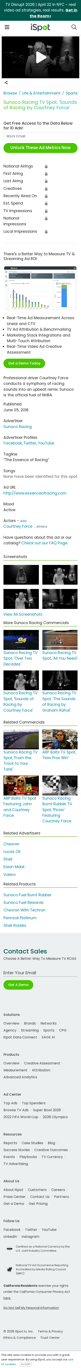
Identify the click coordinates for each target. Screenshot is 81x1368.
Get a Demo (13, 1203)
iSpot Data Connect (20, 1037)
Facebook (12, 443)
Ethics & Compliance (19, 1337)
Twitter (30, 443)
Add (23, 521)
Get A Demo (18, 984)
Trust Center (50, 1337)
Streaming (30, 1030)
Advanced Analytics (20, 1077)
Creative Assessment (42, 1063)
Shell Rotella (14, 925)
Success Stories (16, 1149)
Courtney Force (17, 526)
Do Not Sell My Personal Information (31, 1308)
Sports (48, 1030)
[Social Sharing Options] (6, 82)
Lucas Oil (11, 851)
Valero (9, 874)
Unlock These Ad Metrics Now (40, 148)
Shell (7, 859)
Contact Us (39, 1196)
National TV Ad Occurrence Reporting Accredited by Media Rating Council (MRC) (42, 1269)
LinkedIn (10, 1236)
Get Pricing (38, 1203)
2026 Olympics (55, 1116)
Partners (61, 1196)
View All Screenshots (23, 614)
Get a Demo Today (24, 363)
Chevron (11, 844)
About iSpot (13, 1189)
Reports (10, 1142)
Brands (30, 1023)
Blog (51, 1142)
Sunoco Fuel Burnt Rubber (27, 895)
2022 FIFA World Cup (20, 1116)
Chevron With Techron (24, 910)
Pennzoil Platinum (20, 918)
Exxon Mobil (13, 866)
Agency (9, 1030)
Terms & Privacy (50, 1331)
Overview (11, 1023)
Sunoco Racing (17, 426)
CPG (63, 1030)
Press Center (14, 1196)
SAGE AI (48, 1037)
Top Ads (10, 1103)
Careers (58, 1189)
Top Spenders (34, 1103)
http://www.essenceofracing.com (35, 493)
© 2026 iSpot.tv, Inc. (18, 1331)
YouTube (46, 443)
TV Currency (52, 1156)
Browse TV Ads (16, 1110)
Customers (37, 1189)
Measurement (15, 1070)
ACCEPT (25, 1364)
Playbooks (28, 1156)
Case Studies (32, 1142)
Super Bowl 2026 (47, 1110)
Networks (48, 1023)
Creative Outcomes (51, 1149)
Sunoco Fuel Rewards (23, 902)
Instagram (30, 1236)
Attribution (41, 1070)
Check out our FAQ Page (44, 543)
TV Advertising (15, 1163)
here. (7, 1298)
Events (9, 1156)
